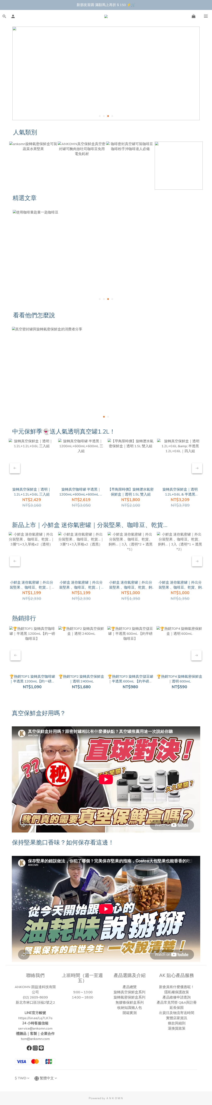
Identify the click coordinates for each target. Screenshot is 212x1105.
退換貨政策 (177, 1028)
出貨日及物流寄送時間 (176, 1012)
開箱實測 (130, 1012)
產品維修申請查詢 (177, 997)
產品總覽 (130, 987)
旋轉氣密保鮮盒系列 (129, 997)
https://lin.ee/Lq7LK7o (35, 1018)
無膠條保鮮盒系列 (130, 1002)
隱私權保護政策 (176, 992)
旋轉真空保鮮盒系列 (129, 992)
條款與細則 (177, 1023)
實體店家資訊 (176, 1018)
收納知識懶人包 (129, 1007)
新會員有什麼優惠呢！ (176, 987)
